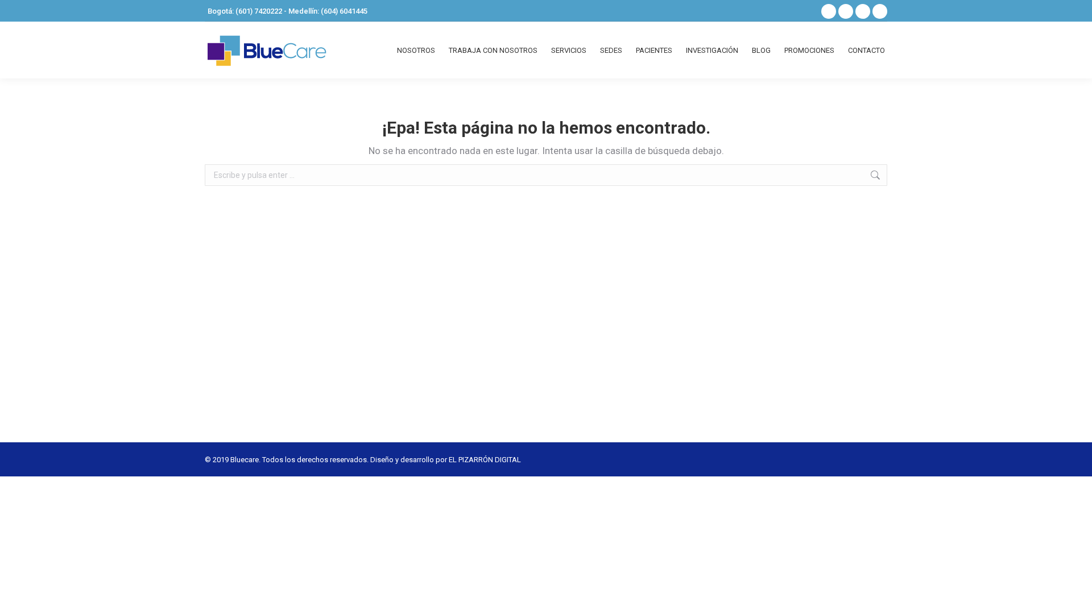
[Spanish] (788, 9)
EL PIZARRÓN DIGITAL (485, 459)
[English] (803, 9)
